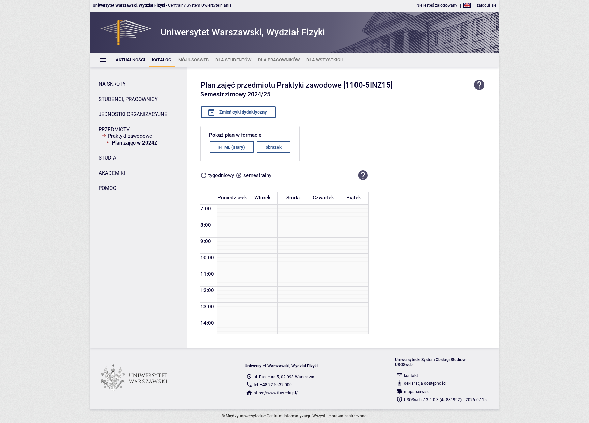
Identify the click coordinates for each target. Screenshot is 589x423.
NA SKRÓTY (112, 84)
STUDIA (107, 158)
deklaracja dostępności (425, 383)
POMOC (107, 188)
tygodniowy (221, 175)
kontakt (411, 375)
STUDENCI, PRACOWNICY (128, 99)
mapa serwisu (417, 391)
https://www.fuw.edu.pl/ (276, 393)
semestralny (257, 175)
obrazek (274, 147)
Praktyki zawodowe (130, 136)
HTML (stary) (231, 147)
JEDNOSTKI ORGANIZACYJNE (133, 114)
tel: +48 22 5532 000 (273, 384)
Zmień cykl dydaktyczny (242, 112)
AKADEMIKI (112, 173)
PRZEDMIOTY (114, 129)
